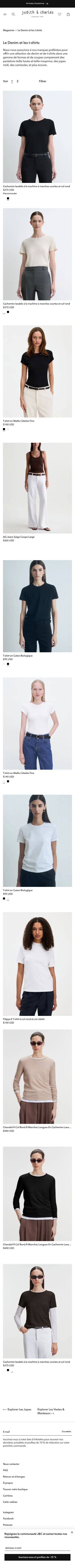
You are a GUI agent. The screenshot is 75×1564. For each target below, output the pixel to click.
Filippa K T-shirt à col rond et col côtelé (23, 1019)
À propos (8, 1483)
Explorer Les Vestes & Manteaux (51, 1411)
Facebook (8, 1519)
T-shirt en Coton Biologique (17, 656)
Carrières (8, 1496)
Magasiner (8, 30)
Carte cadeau (10, 1502)
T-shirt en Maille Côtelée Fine (18, 421)
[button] (4, 14)
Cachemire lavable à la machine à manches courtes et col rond (36, 186)
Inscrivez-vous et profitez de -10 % (37, 1557)
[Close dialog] (72, 1532)
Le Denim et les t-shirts (30, 30)
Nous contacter (11, 1464)
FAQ (5, 1470)
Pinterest (7, 1525)
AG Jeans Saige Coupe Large (18, 537)
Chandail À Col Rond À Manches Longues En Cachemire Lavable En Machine (37, 1127)
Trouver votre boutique (15, 1489)
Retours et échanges (14, 1477)
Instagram (8, 1512)
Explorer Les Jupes (19, 1409)
